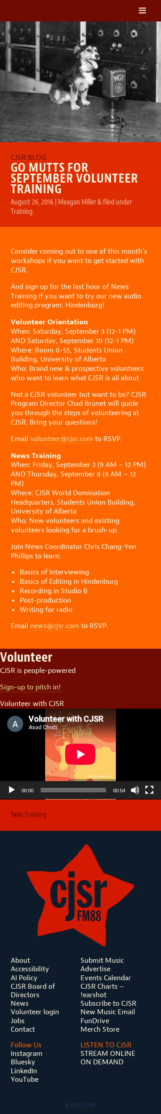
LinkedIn (24, 1071)
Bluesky (23, 1062)
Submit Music (102, 960)
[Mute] (135, 790)
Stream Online (108, 1053)
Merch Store (99, 1029)
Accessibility (30, 969)
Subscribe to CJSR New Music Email (108, 1007)
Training (22, 211)
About (20, 960)
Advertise (95, 969)
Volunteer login (35, 1011)
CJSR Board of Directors (33, 990)
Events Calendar (105, 977)
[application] (80, 754)
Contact (23, 1029)
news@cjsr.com (54, 625)
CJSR (50, 10)
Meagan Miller (77, 202)
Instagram (26, 1053)
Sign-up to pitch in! (30, 687)
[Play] (11, 790)
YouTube (24, 1079)
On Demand (101, 1062)
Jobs (18, 1020)
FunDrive (94, 1020)
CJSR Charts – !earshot (102, 990)
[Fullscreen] (149, 790)
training (36, 814)
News (20, 1003)
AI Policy (24, 977)
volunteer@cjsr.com (61, 438)
